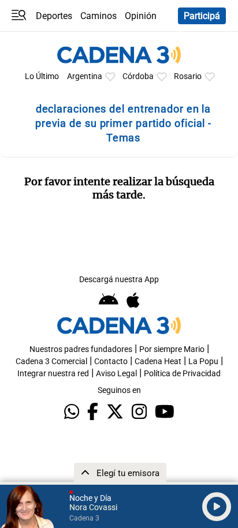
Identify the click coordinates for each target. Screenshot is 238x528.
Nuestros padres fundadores (80, 349)
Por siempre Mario (171, 349)
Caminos (98, 15)
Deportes (54, 15)
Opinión (141, 15)
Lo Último (42, 76)
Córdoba (138, 76)
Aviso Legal (116, 374)
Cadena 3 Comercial (51, 361)
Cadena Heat (158, 361)
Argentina (84, 76)
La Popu (203, 361)
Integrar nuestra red (53, 374)
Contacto (111, 361)
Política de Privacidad (182, 374)
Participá (202, 15)
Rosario (188, 76)
